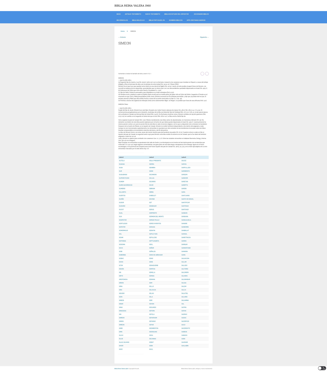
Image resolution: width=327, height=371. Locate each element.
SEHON (151, 304)
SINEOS (121, 300)
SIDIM (151, 171)
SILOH (121, 335)
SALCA (184, 290)
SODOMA (122, 244)
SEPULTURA (153, 234)
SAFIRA (184, 307)
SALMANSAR (186, 279)
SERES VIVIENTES (155, 223)
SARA (183, 192)
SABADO (184, 335)
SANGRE (184, 223)
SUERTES (122, 195)
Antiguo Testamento (133, 14)
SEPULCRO (153, 237)
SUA (120, 216)
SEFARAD (152, 321)
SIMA (120, 332)
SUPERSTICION (124, 178)
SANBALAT (185, 230)
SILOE (121, 339)
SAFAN (184, 311)
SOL (120, 234)
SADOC (184, 318)
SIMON (121, 321)
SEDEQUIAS (153, 332)
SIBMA (151, 192)
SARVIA (184, 164)
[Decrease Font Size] (207, 73)
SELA (151, 297)
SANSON (184, 213)
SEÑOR (151, 248)
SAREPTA (185, 185)
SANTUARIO (186, 195)
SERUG (151, 209)
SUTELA (121, 160)
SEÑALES (152, 251)
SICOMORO (153, 174)
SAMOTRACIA (186, 237)
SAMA (183, 255)
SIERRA (151, 164)
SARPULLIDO (186, 167)
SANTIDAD (185, 206)
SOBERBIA (122, 255)
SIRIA (120, 286)
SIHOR (121, 346)
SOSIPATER (123, 220)
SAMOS (184, 241)
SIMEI (121, 328)
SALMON (184, 276)
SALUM (184, 262)
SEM (150, 283)
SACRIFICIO (185, 321)
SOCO (121, 248)
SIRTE (121, 276)
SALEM (184, 286)
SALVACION (185, 258)
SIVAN (121, 262)
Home (123, 31)
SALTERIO (185, 269)
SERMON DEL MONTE (156, 216)
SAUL (151, 349)
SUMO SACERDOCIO (125, 185)
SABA (183, 339)
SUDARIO (122, 206)
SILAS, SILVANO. (124, 342)
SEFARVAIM (153, 318)
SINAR (121, 304)
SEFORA (152, 311)
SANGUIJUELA (186, 220)
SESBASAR (152, 206)
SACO (183, 325)
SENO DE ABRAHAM (155, 255)
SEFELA (151, 314)
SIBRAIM (152, 188)
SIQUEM (121, 293)
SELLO (151, 286)
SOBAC (121, 258)
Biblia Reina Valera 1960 (132, 5)
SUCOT (121, 209)
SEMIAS (151, 276)
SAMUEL (184, 234)
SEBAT (151, 342)
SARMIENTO (186, 171)
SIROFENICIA (123, 279)
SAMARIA (185, 251)
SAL (183, 304)
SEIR (150, 300)
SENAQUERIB (153, 265)
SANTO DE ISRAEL (188, 199)
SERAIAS (152, 227)
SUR (120, 171)
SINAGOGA (122, 311)
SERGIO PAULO (154, 220)
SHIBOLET (152, 195)
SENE (151, 262)
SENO (151, 258)
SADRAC (184, 314)
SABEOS (184, 332)
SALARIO (184, 297)
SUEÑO (121, 199)
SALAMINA (185, 300)
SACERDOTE (186, 328)
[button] (322, 368)
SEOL (151, 244)
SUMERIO (122, 188)
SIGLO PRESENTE (155, 160)
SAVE (121, 349)
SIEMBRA (152, 167)
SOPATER (122, 227)
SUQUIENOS (123, 174)
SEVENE (152, 199)
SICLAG (151, 178)
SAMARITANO (186, 248)
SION (120, 297)
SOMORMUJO (123, 230)
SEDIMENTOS (153, 328)
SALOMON (185, 272)
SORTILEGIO (123, 223)
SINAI (121, 307)
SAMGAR (184, 244)
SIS (120, 272)
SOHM (121, 237)
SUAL (121, 213)
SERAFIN (152, 230)
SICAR (151, 185)
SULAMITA (122, 192)
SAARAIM (185, 342)
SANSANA (185, 216)
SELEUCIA (152, 290)
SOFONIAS (122, 241)
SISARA (121, 269)
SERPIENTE (153, 213)
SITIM (121, 265)
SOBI (120, 251)
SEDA (151, 335)
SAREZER (185, 178)
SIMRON (121, 318)
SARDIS (184, 188)
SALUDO (184, 265)
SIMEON (121, 325)
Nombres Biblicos (175, 20)
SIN (120, 314)
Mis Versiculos (122, 20)
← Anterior (122, 37)
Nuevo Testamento (152, 14)
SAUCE (184, 160)
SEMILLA (152, 272)
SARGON (184, 174)
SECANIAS (152, 339)
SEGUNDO (152, 307)
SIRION (121, 283)
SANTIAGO (185, 209)
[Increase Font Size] (202, 73)
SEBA (151, 346)
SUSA (121, 167)
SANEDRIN (185, 227)
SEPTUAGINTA (154, 241)
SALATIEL (185, 293)
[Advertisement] (163, 59)
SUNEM (121, 181)
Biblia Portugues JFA (157, 20)
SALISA (184, 283)
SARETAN (185, 181)
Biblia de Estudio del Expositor (176, 14)
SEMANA (152, 279)
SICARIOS (152, 181)
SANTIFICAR (186, 202)
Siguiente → (204, 37)
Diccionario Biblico (201, 14)
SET (150, 202)
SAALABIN (185, 346)
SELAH (151, 293)
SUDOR (121, 202)
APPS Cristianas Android (196, 20)
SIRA (120, 290)
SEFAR (151, 325)
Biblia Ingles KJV (138, 20)
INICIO (119, 14)
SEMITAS (152, 269)
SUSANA (122, 164)
